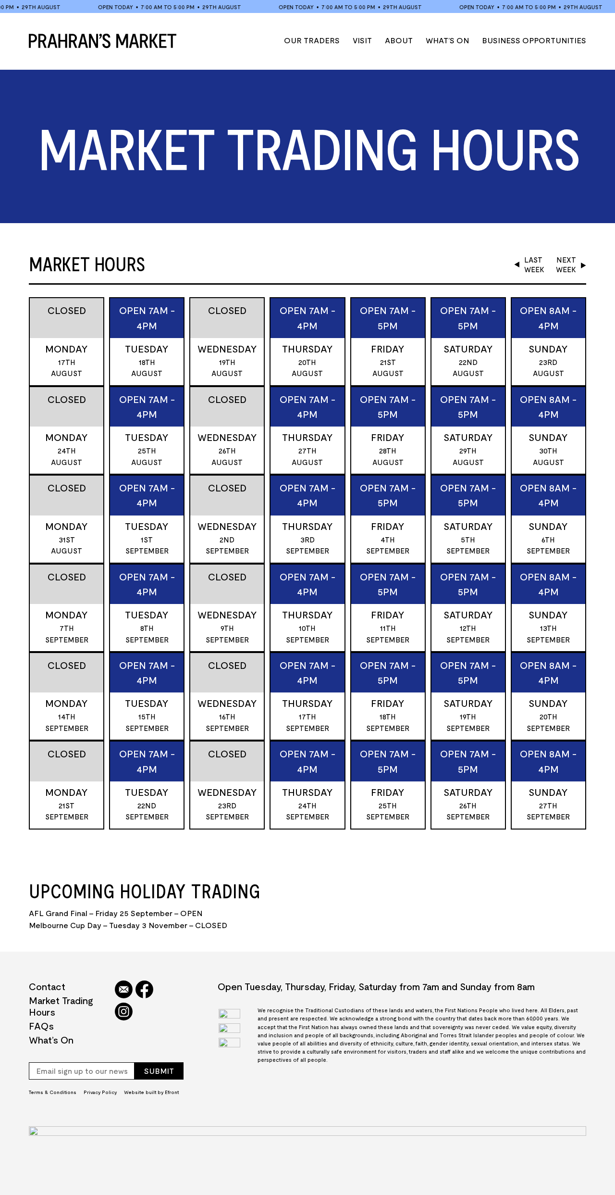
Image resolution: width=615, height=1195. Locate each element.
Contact (47, 986)
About (399, 40)
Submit (159, 1070)
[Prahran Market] (102, 41)
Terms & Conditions (52, 1092)
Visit (362, 40)
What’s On (447, 40)
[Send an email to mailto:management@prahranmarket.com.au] (124, 990)
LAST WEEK (534, 264)
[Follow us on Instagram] (124, 1012)
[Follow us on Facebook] (144, 990)
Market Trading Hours (61, 1006)
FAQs (41, 1025)
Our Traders (312, 40)
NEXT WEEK (566, 264)
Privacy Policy (100, 1092)
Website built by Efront (151, 1092)
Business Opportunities (534, 40)
